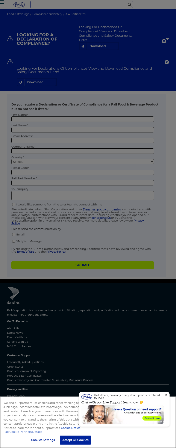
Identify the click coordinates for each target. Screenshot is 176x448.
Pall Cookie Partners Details (22, 431)
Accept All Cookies (75, 440)
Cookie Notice (70, 428)
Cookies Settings (43, 440)
